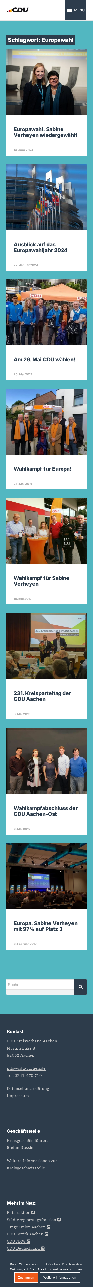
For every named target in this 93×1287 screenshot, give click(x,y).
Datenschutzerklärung (28, 1088)
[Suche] (80, 987)
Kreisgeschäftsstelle (26, 1167)
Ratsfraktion (18, 1212)
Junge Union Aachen (26, 1226)
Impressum (18, 1095)
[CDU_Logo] (38, 10)
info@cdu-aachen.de (26, 1068)
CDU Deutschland (23, 1248)
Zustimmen (26, 1277)
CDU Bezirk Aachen (25, 1233)
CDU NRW (16, 1241)
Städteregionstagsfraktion (31, 1219)
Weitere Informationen (59, 1277)
